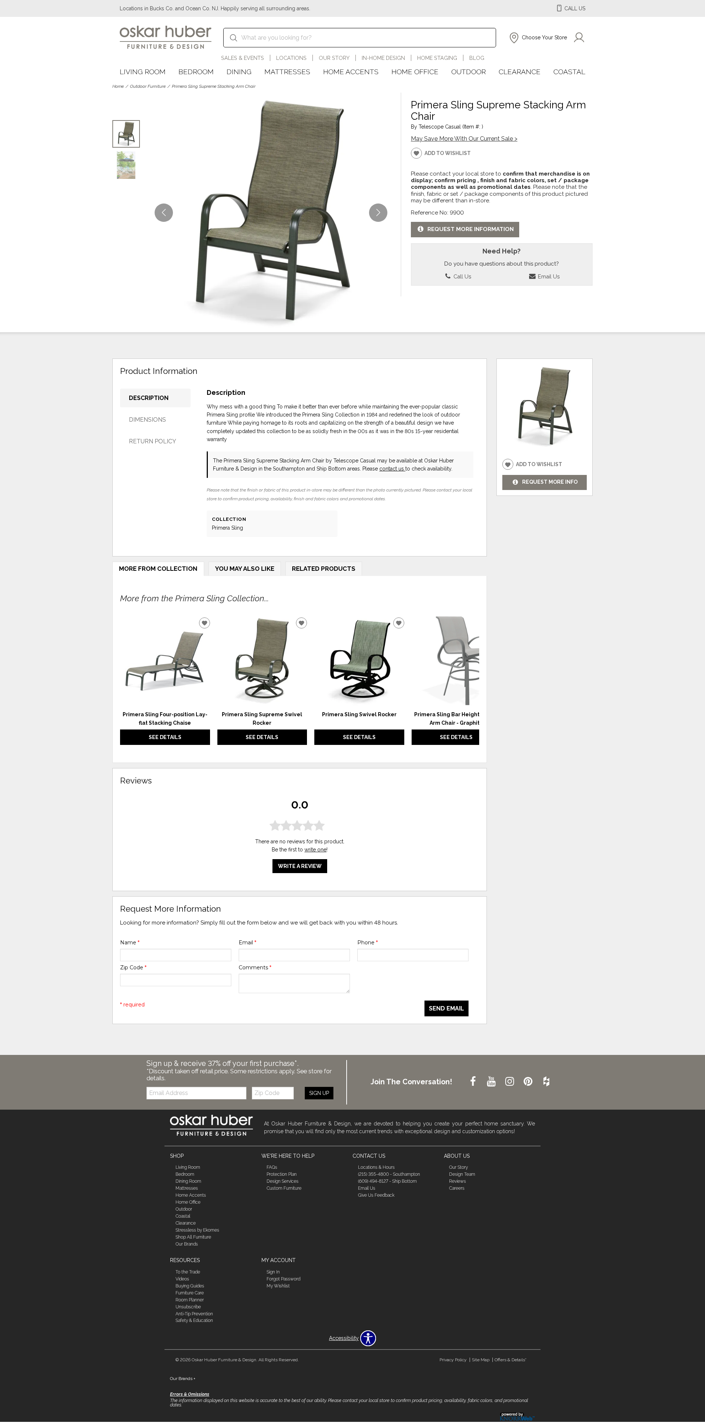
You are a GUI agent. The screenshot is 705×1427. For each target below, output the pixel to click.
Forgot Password (283, 1279)
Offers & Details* (511, 1359)
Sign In (273, 1272)
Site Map (480, 1359)
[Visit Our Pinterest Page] (528, 1082)
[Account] (579, 37)
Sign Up (319, 1093)
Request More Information (470, 229)
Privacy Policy (453, 1359)
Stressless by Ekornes (197, 1230)
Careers (456, 1188)
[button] (537, 38)
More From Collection (158, 568)
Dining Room (188, 1181)
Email (247, 942)
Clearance (519, 72)
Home (118, 86)
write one (315, 850)
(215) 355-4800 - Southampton (389, 1174)
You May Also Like (244, 568)
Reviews (457, 1181)
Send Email (446, 1008)
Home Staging (437, 58)
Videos (182, 1279)
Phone (367, 942)
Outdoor (468, 72)
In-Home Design (383, 58)
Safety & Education (194, 1320)
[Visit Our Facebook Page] (473, 1082)
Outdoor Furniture (148, 86)
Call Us (461, 276)
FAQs (272, 1167)
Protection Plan (282, 1174)
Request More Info (550, 482)
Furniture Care (190, 1293)
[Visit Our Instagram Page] (510, 1082)
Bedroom (196, 72)
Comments (255, 967)
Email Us (548, 276)
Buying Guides (190, 1286)
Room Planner (190, 1299)
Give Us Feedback (376, 1195)
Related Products (323, 568)
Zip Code (133, 967)
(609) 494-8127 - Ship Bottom (387, 1181)
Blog (476, 58)
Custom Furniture (284, 1188)
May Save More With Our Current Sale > (464, 138)
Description (149, 397)
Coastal (569, 72)
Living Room (143, 72)
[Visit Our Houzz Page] (546, 1082)
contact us (392, 469)
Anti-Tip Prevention (194, 1313)
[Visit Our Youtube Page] (492, 1082)
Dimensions (147, 419)
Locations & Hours (376, 1167)
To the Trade (188, 1272)
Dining (239, 72)
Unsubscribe (188, 1306)
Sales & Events (242, 58)
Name (130, 942)
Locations (291, 58)
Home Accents (351, 72)
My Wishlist (278, 1286)
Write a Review (300, 866)
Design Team (462, 1174)
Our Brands (187, 1244)
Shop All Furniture (193, 1237)
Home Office (414, 72)
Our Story (334, 58)
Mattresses (287, 72)
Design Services (283, 1181)
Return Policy (152, 441)
